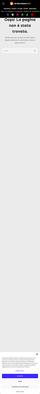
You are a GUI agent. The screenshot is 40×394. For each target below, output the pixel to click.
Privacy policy (20, 391)
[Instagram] (17, 15)
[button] (37, 354)
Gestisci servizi (19, 370)
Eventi (14, 9)
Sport (25, 9)
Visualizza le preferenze (20, 387)
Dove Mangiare (18, 11)
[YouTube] (32, 15)
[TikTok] (27, 15)
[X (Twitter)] (13, 15)
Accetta (20, 376)
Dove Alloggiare (9, 11)
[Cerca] (3, 4)
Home (2, 11)
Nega (20, 381)
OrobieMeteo (35, 11)
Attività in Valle (27, 11)
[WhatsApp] (22, 15)
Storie (20, 9)
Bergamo (32, 9)
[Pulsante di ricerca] (35, 50)
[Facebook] (8, 15)
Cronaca (7, 9)
